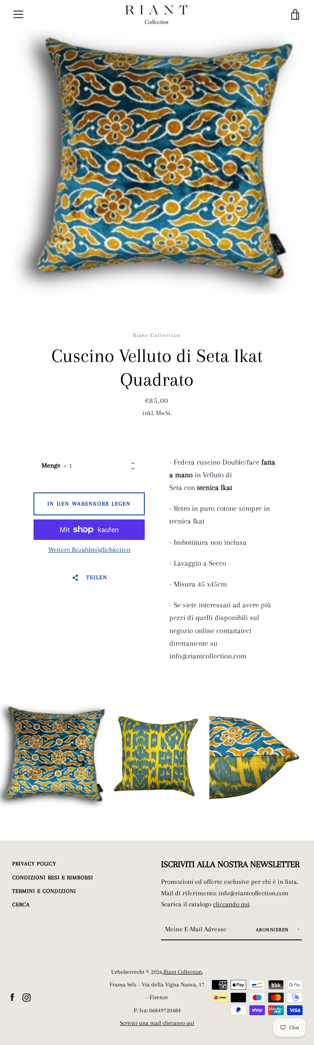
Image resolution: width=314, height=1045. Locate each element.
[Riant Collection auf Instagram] (26, 996)
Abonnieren (273, 930)
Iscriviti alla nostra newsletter (230, 864)
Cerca (21, 904)
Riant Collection (183, 972)
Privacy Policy (34, 864)
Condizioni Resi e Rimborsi (52, 877)
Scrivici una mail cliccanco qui (157, 1023)
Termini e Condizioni (44, 891)
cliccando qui (231, 904)
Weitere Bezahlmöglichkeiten (89, 549)
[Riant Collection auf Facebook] (12, 996)
